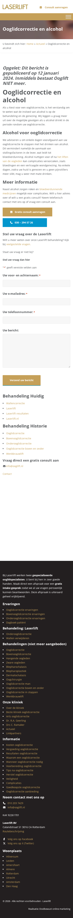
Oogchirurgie (14, 679)
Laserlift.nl (12, 418)
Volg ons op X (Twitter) (21, 843)
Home (30, 44)
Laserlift (11, 408)
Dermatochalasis (16, 675)
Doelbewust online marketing (54, 908)
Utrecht (10, 877)
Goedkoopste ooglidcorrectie (23, 787)
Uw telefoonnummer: (19, 312)
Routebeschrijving (13, 831)
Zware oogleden (15, 662)
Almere (10, 869)
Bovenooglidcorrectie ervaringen (25, 614)
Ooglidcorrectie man (18, 683)
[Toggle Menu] (68, 16)
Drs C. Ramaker (15, 725)
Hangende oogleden (18, 658)
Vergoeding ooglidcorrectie (22, 749)
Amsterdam (13, 882)
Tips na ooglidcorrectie (19, 770)
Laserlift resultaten (17, 413)
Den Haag (12, 886)
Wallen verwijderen (17, 638)
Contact (7, 473)
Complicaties (13, 783)
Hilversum (12, 856)
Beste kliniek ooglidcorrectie (23, 712)
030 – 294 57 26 (24, 222)
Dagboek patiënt (16, 622)
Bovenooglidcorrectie (18, 438)
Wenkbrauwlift (15, 453)
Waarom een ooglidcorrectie (23, 757)
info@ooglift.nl (14, 466)
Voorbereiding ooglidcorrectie (23, 766)
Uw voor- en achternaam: (21, 275)
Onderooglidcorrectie (19, 443)
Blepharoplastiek (16, 671)
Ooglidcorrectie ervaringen (22, 609)
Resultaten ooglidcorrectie (21, 753)
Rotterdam (12, 873)
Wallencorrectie (15, 403)
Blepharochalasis (16, 666)
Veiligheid (12, 778)
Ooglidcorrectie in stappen (22, 692)
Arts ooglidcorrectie (17, 716)
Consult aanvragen (56, 7)
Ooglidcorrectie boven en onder (25, 448)
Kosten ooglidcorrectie (19, 745)
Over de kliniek (15, 708)
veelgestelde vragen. (18, 244)
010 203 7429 (15, 803)
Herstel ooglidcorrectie (19, 774)
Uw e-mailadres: (15, 294)
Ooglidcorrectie (15, 433)
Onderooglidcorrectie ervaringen (25, 618)
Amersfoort (12, 865)
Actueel (40, 44)
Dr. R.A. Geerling (16, 720)
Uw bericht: (11, 330)
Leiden (10, 860)
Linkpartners (13, 733)
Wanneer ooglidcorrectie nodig (24, 762)
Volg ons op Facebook (20, 839)
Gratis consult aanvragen (30, 212)
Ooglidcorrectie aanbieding (22, 791)
